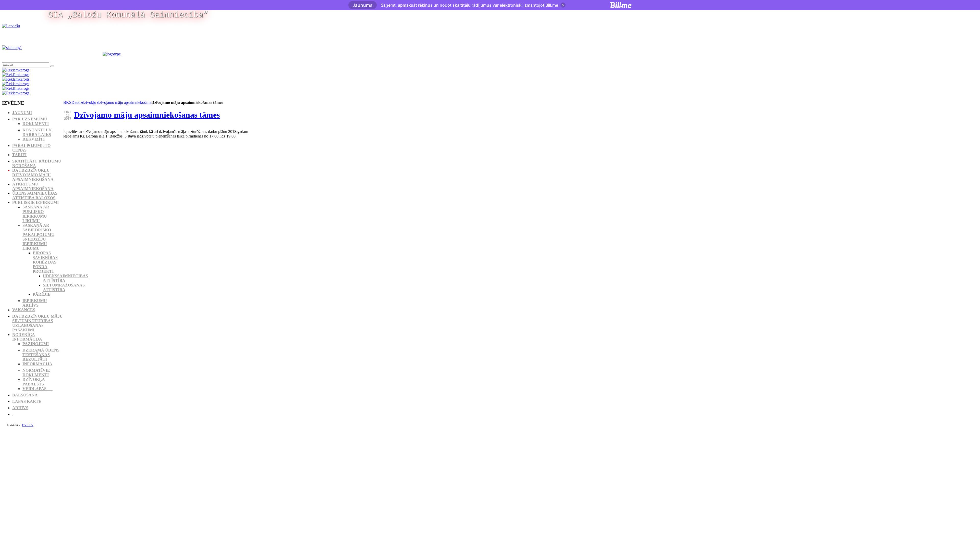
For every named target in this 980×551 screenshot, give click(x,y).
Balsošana (25, 395)
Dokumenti (35, 123)
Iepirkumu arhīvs (34, 302)
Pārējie (42, 294)
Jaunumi (22, 112)
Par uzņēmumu (29, 119)
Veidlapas (37, 388)
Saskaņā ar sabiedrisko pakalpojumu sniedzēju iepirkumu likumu (38, 237)
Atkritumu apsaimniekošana (33, 186)
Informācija (37, 364)
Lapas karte (26, 401)
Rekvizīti (33, 139)
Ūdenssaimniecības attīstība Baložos (34, 195)
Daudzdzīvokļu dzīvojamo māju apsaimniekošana (111, 102)
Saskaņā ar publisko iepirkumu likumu (35, 214)
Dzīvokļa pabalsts (33, 381)
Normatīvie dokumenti (36, 372)
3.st (127, 136)
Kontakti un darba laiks (37, 132)
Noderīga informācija (27, 336)
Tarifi (19, 155)
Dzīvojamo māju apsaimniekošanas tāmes (147, 114)
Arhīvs (20, 408)
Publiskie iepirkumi (35, 202)
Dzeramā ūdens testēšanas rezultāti (40, 354)
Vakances (23, 310)
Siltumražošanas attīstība (64, 287)
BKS (67, 102)
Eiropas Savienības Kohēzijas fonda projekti (45, 262)
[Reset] (52, 66)
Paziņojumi (35, 344)
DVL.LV (27, 425)
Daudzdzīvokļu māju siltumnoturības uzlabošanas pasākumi (37, 323)
